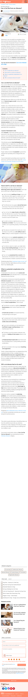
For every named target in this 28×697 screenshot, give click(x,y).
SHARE (23, 2)
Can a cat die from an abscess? (11, 71)
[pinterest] (14, 688)
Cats (6, 35)
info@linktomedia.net (19, 673)
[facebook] (3, 688)
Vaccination (23, 572)
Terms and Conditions (5, 695)
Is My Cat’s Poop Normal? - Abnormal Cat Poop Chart (14, 591)
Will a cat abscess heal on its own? (12, 78)
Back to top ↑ (14, 681)
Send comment (21, 665)
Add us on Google (22, 34)
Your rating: (5, 661)
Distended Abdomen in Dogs (9, 587)
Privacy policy (13, 695)
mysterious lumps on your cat (19, 261)
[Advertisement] (14, 501)
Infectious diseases (12, 4)
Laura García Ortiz (7, 11)
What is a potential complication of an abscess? (12, 75)
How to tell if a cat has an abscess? (12, 72)
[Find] (26, 2)
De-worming (7, 569)
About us (17, 693)
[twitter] (6, 688)
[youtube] (11, 688)
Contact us (22, 693)
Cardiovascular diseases (17, 569)
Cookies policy (19, 695)
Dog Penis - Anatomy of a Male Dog (10, 582)
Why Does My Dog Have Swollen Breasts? (12, 585)
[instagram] (8, 688)
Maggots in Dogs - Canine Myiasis (10, 596)
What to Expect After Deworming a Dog (11, 593)
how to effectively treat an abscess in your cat (13, 411)
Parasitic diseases (15, 572)
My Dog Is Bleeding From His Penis (10, 589)
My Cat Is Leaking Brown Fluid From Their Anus (20, 605)
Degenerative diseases (14, 575)
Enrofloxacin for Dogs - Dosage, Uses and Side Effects (14, 598)
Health (7, 4)
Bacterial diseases (6, 572)
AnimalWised (3, 4)
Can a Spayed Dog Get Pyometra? (19, 621)
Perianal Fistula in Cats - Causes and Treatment (19, 629)
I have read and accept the (8, 665)
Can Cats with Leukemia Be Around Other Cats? (20, 613)
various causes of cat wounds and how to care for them (13, 161)
